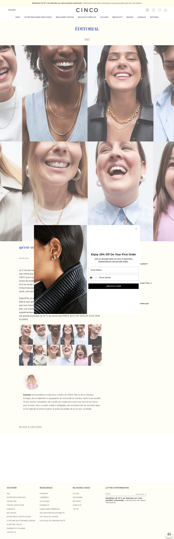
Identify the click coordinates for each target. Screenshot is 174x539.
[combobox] (93, 278)
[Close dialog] (136, 229)
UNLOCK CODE (113, 286)
